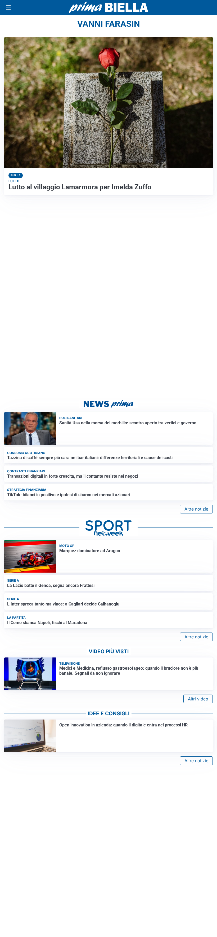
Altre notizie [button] (196, 509)
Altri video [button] (198, 698)
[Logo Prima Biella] (108, 7)
